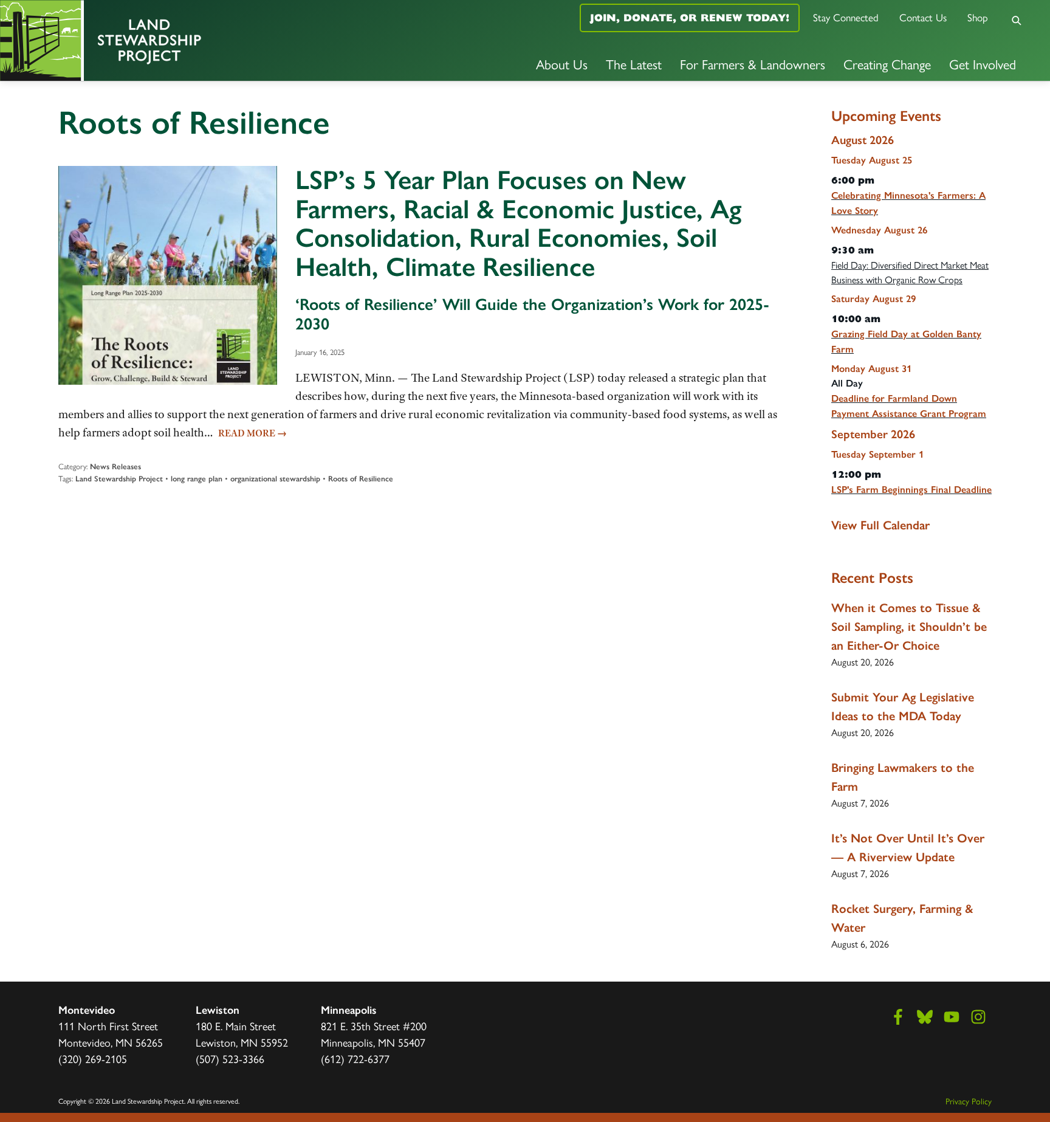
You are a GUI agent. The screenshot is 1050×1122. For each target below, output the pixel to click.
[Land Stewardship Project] (175, 40)
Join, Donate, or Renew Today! (689, 17)
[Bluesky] (924, 1017)
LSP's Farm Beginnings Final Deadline (911, 489)
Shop (977, 17)
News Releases (115, 466)
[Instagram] (978, 1017)
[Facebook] (898, 1017)
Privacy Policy (968, 1101)
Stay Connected (846, 17)
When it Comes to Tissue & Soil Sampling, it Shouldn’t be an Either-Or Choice (909, 627)
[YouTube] (951, 1017)
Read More (252, 433)
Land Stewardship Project (119, 478)
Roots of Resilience (360, 478)
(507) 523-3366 (230, 1058)
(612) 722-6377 (355, 1058)
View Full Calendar (880, 525)
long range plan (196, 478)
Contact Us (923, 17)
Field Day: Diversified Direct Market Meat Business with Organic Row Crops (910, 272)
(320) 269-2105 (92, 1058)
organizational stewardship (275, 478)
